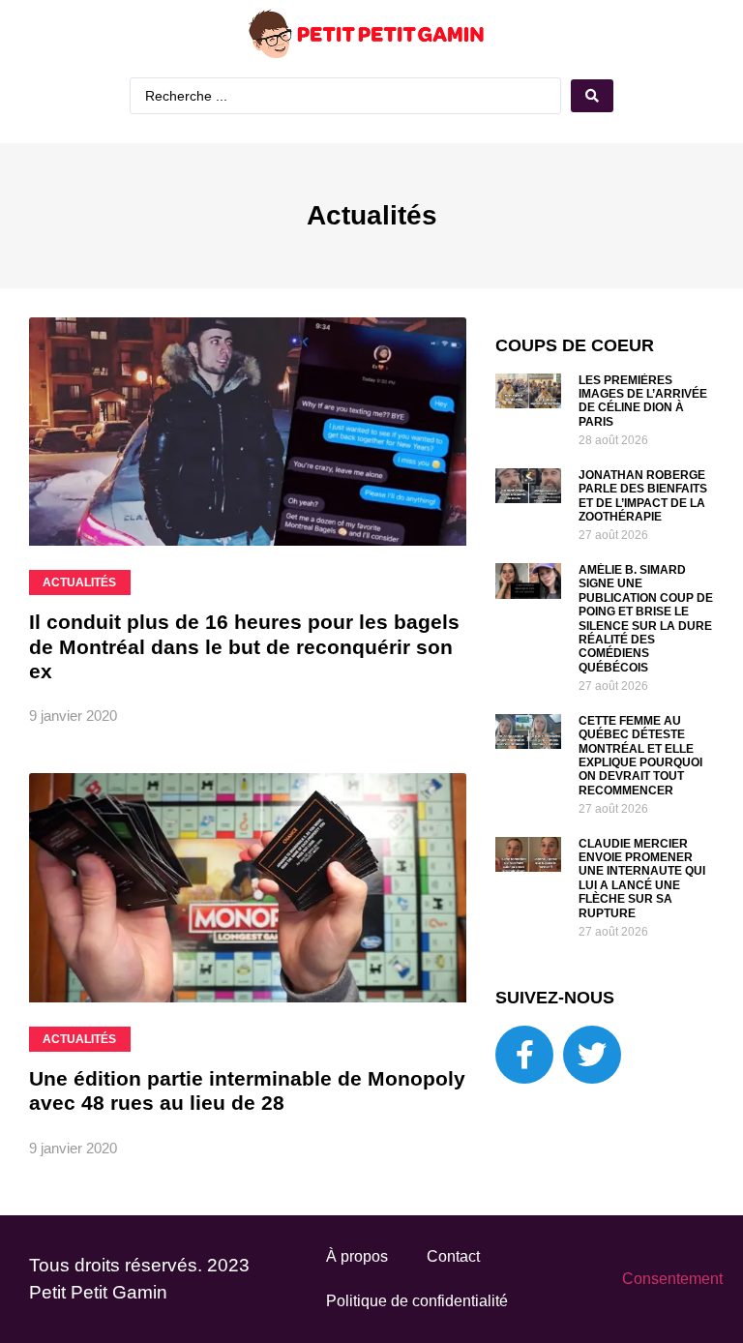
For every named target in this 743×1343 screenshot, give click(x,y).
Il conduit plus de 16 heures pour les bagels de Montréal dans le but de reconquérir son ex (244, 646)
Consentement (672, 1278)
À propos (357, 1256)
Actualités (372, 215)
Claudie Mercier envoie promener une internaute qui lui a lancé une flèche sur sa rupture (642, 878)
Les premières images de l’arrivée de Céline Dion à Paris (643, 401)
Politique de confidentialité (417, 1301)
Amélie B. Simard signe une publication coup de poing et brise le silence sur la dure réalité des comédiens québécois (646, 618)
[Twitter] (592, 1055)
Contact (453, 1256)
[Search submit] (592, 95)
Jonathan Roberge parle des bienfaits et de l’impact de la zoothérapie (643, 495)
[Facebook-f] (524, 1055)
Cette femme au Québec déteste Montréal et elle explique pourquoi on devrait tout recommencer (640, 755)
